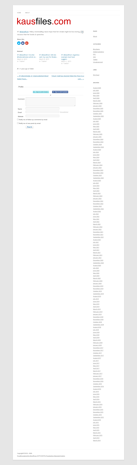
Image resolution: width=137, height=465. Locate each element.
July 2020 (96, 268)
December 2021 (98, 232)
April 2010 (96, 438)
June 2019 (96, 301)
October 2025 (97, 114)
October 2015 (97, 415)
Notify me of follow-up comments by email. (33, 119)
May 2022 (96, 219)
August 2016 (97, 389)
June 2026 (96, 93)
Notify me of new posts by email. (30, 123)
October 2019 (97, 291)
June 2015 (96, 425)
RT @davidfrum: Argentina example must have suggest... (70, 57)
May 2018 (96, 335)
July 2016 (96, 392)
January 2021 (97, 258)
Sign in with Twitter (41, 92)
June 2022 (96, 216)
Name (20, 109)
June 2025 (96, 124)
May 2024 (96, 157)
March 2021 (97, 253)
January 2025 (97, 137)
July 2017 (96, 361)
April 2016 (96, 399)
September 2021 (98, 237)
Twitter (95, 59)
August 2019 (97, 296)
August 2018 (97, 327)
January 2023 (97, 198)
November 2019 (98, 289)
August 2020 (97, 265)
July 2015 (96, 422)
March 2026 (97, 101)
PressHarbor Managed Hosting (55, 456)
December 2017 (98, 348)
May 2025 (96, 126)
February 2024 (97, 165)
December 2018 (98, 317)
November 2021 (98, 235)
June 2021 (96, 245)
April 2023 (96, 191)
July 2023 (96, 183)
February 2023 (97, 196)
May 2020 (96, 273)
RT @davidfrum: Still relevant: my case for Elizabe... (48, 56)
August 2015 (97, 420)
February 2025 (97, 134)
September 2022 (98, 209)
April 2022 (96, 222)
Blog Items (96, 49)
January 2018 (97, 345)
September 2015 (98, 417)
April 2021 (96, 250)
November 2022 (98, 204)
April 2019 (96, 307)
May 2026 (96, 96)
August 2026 (97, 88)
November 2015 (98, 412)
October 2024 (97, 144)
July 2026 (96, 90)
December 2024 (98, 139)
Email (20, 112)
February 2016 (97, 404)
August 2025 (97, 119)
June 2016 (96, 394)
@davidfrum (24, 32)
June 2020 (96, 271)
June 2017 (96, 363)
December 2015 (98, 410)
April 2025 (96, 129)
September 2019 (98, 294)
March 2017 (97, 371)
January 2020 (97, 283)
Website (20, 116)
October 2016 (97, 384)
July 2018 (96, 330)
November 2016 (98, 381)
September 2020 (98, 263)
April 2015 (96, 430)
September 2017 (98, 355)
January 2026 (97, 106)
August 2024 (97, 150)
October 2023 (97, 175)
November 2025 (98, 111)
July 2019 (96, 299)
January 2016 (97, 407)
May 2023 (96, 188)
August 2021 (97, 240)
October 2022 (97, 206)
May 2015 (96, 428)
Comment (21, 99)
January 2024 (97, 168)
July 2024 (96, 152)
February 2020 (97, 281)
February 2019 (97, 312)
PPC (94, 54)
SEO (94, 57)
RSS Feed (96, 75)
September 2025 (98, 116)
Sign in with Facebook (60, 92)
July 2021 (96, 242)
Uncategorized (98, 62)
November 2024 (98, 142)
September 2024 (98, 147)
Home (19, 13)
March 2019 (97, 309)
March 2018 (97, 340)
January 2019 (97, 314)
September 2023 (98, 178)
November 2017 (98, 350)
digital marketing (98, 52)
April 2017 (96, 368)
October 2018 (97, 322)
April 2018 (96, 337)
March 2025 (97, 132)
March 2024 (97, 162)
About (27, 13)
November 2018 (98, 319)
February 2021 (97, 255)
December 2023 (98, 170)
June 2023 (96, 186)
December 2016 (98, 379)
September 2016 (98, 386)
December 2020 (98, 260)
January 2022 (97, 229)
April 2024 (96, 160)
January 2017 (97, 376)
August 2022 (97, 211)
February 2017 (97, 373)
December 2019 (98, 286)
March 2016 (97, 402)
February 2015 (97, 435)
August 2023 (97, 180)
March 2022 (97, 224)
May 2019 (96, 304)
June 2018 (96, 332)
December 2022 (98, 201)
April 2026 (96, 98)
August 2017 (97, 358)
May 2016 (96, 397)
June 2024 (96, 155)
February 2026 (97, 103)
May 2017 (96, 366)
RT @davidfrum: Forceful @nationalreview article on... (26, 56)
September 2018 (98, 325)
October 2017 (97, 353)
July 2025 (96, 121)
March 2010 (97, 440)
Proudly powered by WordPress (27, 456)
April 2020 (96, 276)
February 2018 (97, 343)
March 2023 (97, 193)
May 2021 (96, 247)
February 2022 (97, 227)
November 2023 (98, 173)
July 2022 (96, 214)
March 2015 (97, 433)
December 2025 (98, 108)
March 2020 (97, 278)
